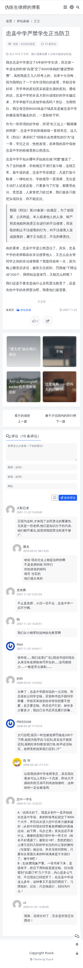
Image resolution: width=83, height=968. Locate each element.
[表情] (54, 498)
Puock (49, 959)
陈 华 (26, 760)
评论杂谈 (23, 21)
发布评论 (69, 498)
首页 (9, 21)
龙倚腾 (21, 590)
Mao (20, 644)
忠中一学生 (24, 799)
